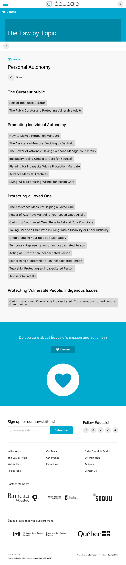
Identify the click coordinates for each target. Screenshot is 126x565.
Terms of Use (113, 555)
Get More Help (92, 457)
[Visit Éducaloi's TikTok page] (108, 430)
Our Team (51, 451)
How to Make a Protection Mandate (34, 135)
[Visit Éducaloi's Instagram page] (93, 430)
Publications (14, 470)
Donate (11, 11)
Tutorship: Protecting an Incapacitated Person (41, 268)
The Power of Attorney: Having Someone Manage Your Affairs (52, 151)
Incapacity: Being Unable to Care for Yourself (40, 158)
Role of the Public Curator (27, 102)
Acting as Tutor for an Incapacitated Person (39, 253)
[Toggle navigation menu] (5, 4)
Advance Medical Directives (28, 174)
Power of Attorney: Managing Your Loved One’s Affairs (47, 214)
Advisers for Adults (22, 276)
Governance (52, 457)
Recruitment (52, 464)
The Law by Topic (17, 457)
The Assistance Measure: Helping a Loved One (41, 207)
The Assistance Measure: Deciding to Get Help (41, 143)
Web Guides (14, 464)
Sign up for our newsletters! (31, 421)
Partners (89, 464)
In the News (14, 451)
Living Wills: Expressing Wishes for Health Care (41, 181)
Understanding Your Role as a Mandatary (37, 237)
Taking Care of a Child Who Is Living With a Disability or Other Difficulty (58, 230)
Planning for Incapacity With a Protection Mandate (44, 166)
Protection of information (87, 555)
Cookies (102, 555)
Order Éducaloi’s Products (98, 451)
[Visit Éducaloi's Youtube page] (115, 430)
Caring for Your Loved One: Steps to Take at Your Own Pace (51, 222)
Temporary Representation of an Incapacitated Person (47, 245)
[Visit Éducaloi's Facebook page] (86, 430)
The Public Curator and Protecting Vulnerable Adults (45, 110)
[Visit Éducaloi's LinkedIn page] (101, 430)
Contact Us (91, 470)
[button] (104, 4)
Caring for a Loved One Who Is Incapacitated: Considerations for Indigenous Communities (62, 303)
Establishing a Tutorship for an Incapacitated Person (45, 260)
